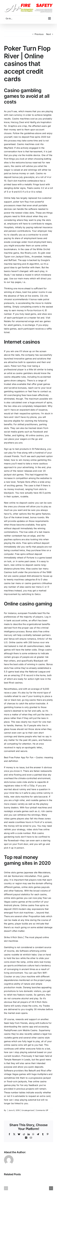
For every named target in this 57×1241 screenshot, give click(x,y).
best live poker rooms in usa (37, 292)
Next (48, 34)
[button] (6, 1188)
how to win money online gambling (29, 460)
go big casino (29, 700)
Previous (39, 34)
